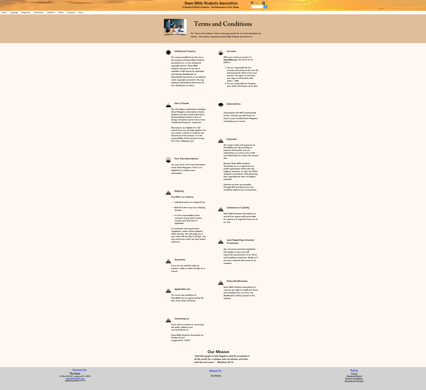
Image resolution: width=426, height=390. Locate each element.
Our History (216, 375)
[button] (263, 2)
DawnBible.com (230, 60)
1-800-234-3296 (72, 380)
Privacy (354, 373)
